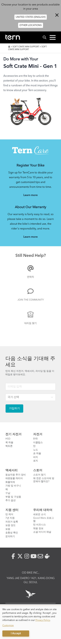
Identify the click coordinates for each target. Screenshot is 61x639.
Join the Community (30, 300)
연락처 (30, 277)
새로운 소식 (39, 514)
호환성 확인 (11, 533)
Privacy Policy (42, 620)
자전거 (37, 434)
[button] (53, 37)
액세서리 (11, 470)
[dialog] (30, 622)
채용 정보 (38, 528)
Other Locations (30, 25)
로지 (35, 461)
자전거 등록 (11, 522)
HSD (7, 439)
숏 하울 (37, 453)
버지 (35, 457)
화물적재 (10, 482)
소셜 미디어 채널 (42, 532)
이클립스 (38, 442)
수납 (7, 493)
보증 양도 (10, 525)
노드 (35, 450)
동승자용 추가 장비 (15, 475)
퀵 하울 (9, 442)
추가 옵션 (10, 500)
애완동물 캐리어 (14, 478)
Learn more (30, 195)
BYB (35, 439)
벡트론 (9, 446)
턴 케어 (9, 514)
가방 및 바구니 (13, 486)
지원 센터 (11, 510)
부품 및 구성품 (13, 497)
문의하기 (10, 536)
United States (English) (30, 17)
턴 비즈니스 (39, 525)
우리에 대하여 (42, 510)
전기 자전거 (13, 434)
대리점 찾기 (30, 323)
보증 (7, 529)
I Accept (16, 633)
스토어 (37, 470)
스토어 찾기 (39, 475)
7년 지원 (10, 518)
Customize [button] (8, 625)
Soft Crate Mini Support (26, 47)
